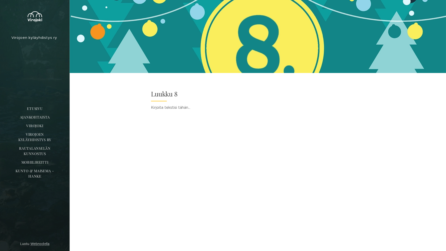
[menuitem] (34, 108)
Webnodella (39, 244)
